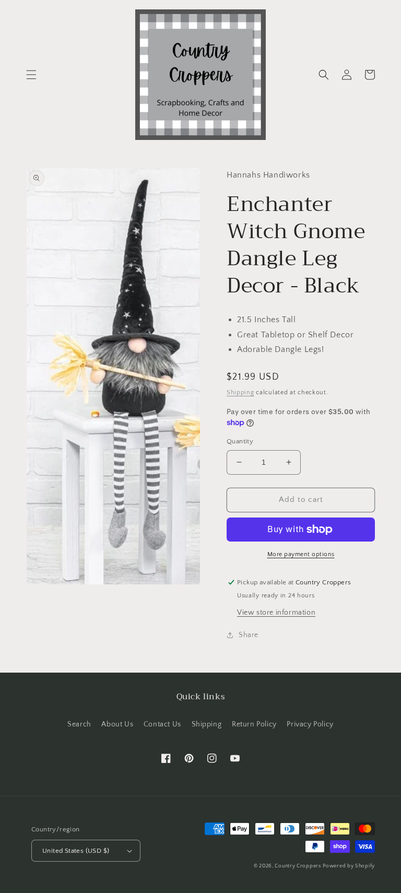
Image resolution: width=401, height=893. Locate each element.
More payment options (301, 554)
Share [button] (248, 635)
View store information (276, 612)
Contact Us (162, 724)
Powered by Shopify (349, 866)
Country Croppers (298, 866)
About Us (117, 724)
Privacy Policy (310, 724)
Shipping (240, 392)
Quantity (240, 441)
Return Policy (254, 724)
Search (79, 724)
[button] (31, 74)
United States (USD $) (75, 850)
